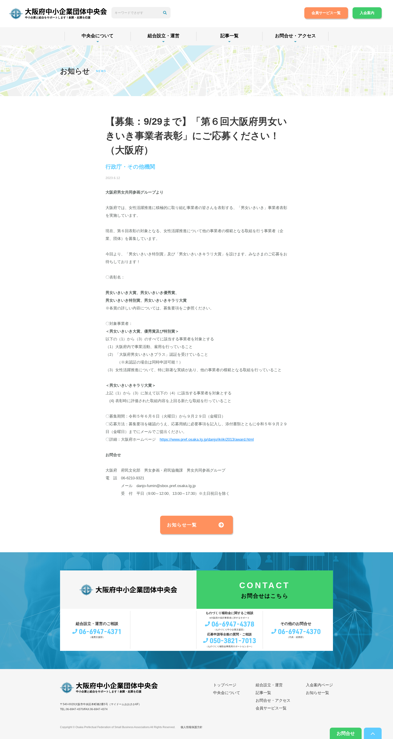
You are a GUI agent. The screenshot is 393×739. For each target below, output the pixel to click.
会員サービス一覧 (326, 13)
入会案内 (367, 13)
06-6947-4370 (299, 631)
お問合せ (346, 733)
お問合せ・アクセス (295, 35)
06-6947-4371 (100, 631)
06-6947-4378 (233, 624)
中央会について (97, 35)
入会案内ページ (319, 685)
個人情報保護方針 (191, 727)
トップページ (224, 685)
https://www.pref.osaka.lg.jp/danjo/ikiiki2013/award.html (207, 439)
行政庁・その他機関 (130, 166)
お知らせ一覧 (182, 524)
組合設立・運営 (163, 35)
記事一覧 (229, 35)
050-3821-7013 (233, 640)
